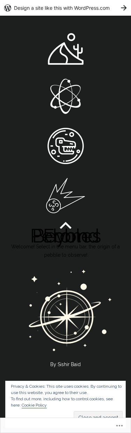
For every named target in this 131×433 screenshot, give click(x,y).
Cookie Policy (34, 405)
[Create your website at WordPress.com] (65, 8)
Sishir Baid (69, 364)
